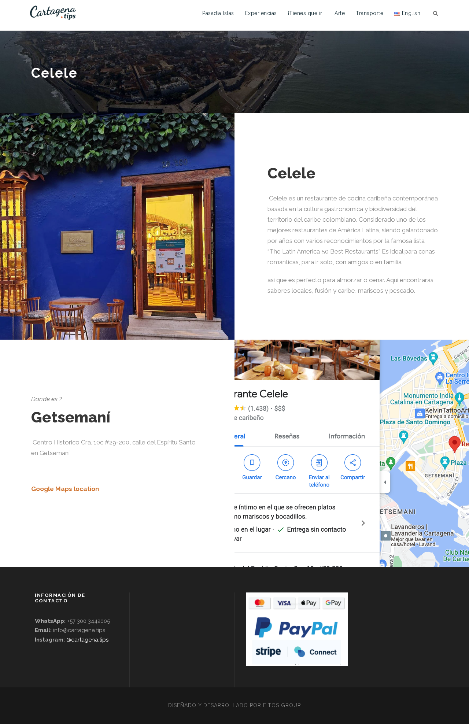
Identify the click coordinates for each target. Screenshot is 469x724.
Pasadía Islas (218, 13)
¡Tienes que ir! (306, 13)
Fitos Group (282, 705)
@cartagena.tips (87, 639)
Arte (340, 13)
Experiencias (261, 13)
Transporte (369, 13)
